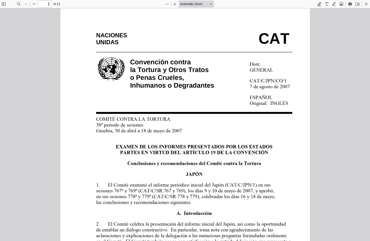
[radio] (319, 4)
